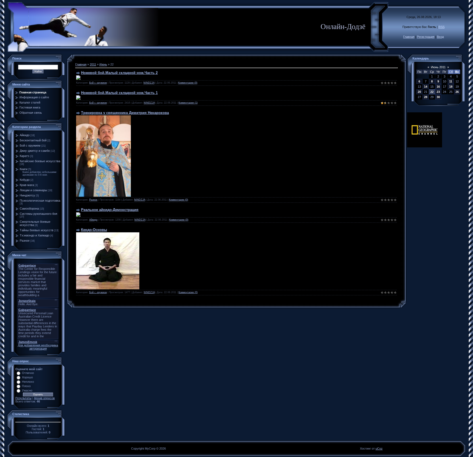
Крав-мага (27, 185)
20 (419, 91)
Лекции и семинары (33, 190)
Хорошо (27, 377)
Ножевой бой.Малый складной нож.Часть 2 (119, 73)
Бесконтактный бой (33, 140)
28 (425, 97)
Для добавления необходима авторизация (38, 347)
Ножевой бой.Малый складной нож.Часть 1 (119, 93)
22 (432, 91)
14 (425, 86)
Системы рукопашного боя (38, 213)
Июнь (103, 64)
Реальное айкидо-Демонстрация (110, 210)
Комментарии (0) (187, 82)
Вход (440, 36)
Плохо (26, 386)
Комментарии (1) (188, 102)
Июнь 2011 (438, 67)
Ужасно (27, 390)
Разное (25, 240)
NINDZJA (148, 82)
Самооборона (29, 208)
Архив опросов (44, 398)
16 (438, 86)
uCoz (379, 448)
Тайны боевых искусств (36, 230)
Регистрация (425, 36)
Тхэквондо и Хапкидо (34, 235)
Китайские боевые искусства (40, 161)
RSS (442, 26)
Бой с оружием (30, 145)
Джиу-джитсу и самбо (35, 150)
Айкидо (25, 135)
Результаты (23, 398)
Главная (408, 36)
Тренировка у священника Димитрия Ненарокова (125, 113)
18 (450, 86)
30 (438, 97)
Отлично (28, 373)
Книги (23, 169)
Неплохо (28, 381)
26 (457, 91)
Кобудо (25, 179)
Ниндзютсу (27, 195)
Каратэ (24, 156)
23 (438, 91)
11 (450, 81)
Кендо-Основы (94, 230)
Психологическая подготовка (40, 200)
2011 (93, 64)
